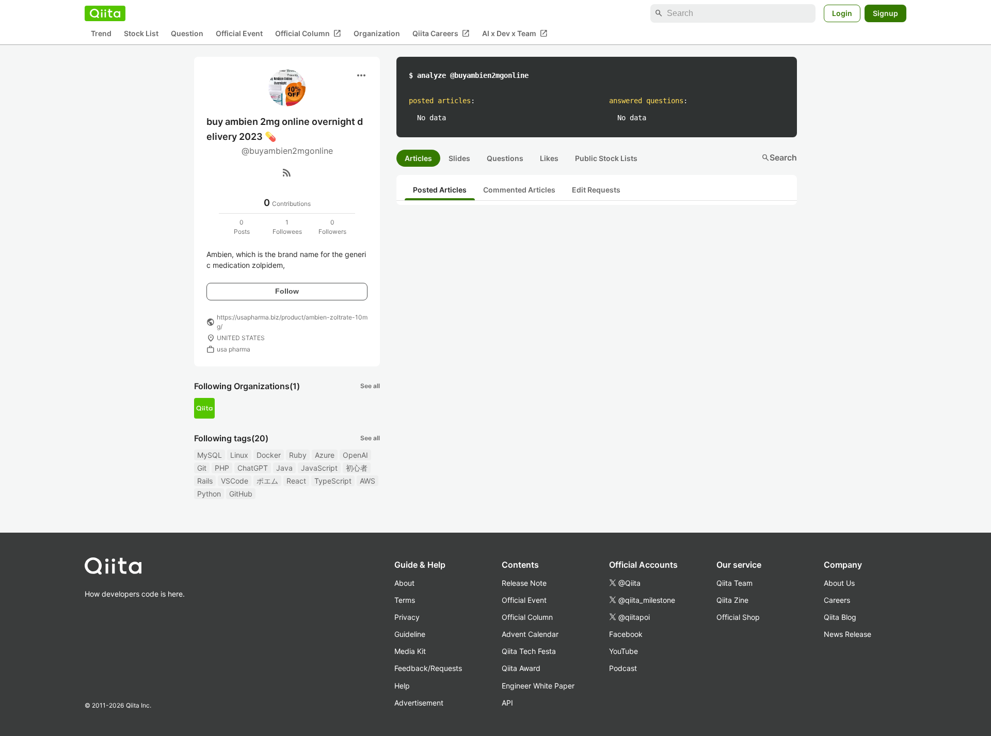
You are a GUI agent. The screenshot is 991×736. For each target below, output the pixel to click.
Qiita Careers (441, 33)
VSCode (234, 480)
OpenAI (355, 455)
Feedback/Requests (428, 668)
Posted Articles (440, 189)
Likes (549, 158)
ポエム (267, 480)
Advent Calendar (530, 634)
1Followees (287, 226)
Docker (269, 455)
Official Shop (738, 617)
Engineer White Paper (538, 685)
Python (209, 493)
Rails (205, 480)
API (507, 702)
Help (402, 685)
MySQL (209, 455)
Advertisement (418, 702)
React (296, 480)
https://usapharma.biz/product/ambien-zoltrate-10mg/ (292, 321)
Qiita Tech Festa (529, 651)
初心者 (356, 467)
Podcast (623, 668)
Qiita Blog (840, 617)
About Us (839, 583)
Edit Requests (596, 189)
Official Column (308, 33)
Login (842, 13)
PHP (222, 467)
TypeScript (332, 480)
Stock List (141, 33)
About (404, 583)
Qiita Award (521, 668)
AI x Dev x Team (515, 33)
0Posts (242, 226)
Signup (885, 13)
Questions (505, 158)
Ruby (298, 455)
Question (187, 33)
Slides (459, 158)
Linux (239, 455)
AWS (367, 480)
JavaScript (319, 467)
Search (779, 157)
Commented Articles (519, 189)
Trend (101, 33)
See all (370, 386)
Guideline (409, 634)
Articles (418, 158)
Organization (377, 33)
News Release (847, 634)
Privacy (407, 617)
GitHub (240, 493)
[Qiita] (105, 13)
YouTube (623, 651)
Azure (324, 455)
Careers (837, 600)
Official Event (239, 33)
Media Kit (410, 651)
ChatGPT (252, 467)
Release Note (524, 583)
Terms (404, 600)
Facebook (626, 634)
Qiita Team (734, 583)
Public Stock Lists (606, 158)
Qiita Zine (732, 600)
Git (201, 467)
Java (284, 467)
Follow (287, 291)
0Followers (332, 226)
